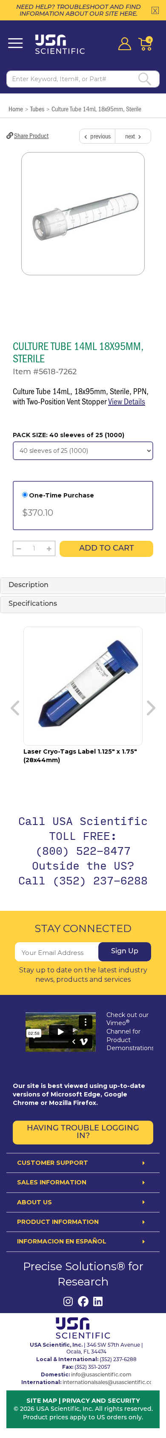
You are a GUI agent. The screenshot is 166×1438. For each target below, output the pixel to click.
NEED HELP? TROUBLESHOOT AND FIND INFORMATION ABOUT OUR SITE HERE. (78, 10)
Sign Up (124, 951)
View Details (126, 401)
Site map (41, 1400)
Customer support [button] (52, 1163)
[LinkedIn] (98, 1301)
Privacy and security (101, 1400)
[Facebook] (83, 1301)
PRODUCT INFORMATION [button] (58, 1222)
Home (16, 108)
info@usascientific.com (101, 1375)
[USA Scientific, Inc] (62, 44)
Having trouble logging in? (83, 1132)
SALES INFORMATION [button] (51, 1182)
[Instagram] (68, 1301)
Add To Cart (106, 549)
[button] (19, 548)
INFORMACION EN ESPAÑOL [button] (61, 1241)
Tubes (37, 108)
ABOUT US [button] (34, 1202)
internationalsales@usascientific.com (110, 1382)
